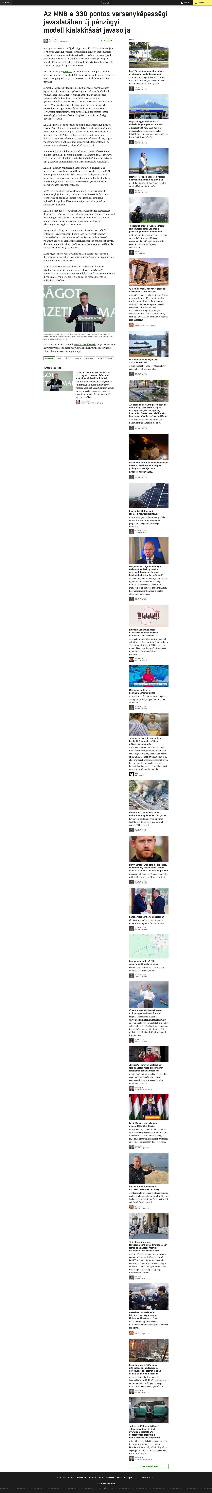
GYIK (59, 1478)
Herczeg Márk (53, 40)
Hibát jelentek (68, 1478)
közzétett (67, 71)
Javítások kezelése (96, 1478)
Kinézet (187, 3)
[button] (49, 358)
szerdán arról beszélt (85, 344)
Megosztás (107, 41)
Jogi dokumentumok (114, 1478)
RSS (137, 1478)
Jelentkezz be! (203, 3)
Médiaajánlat (129, 1478)
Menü (7, 3)
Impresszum (81, 1478)
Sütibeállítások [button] (148, 1478)
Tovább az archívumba (149, 1466)
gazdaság (52, 42)
